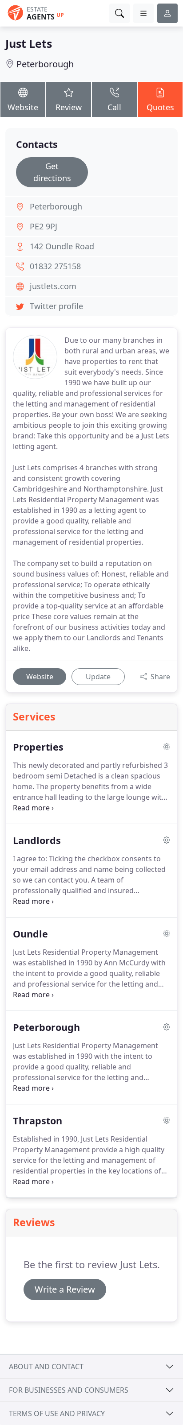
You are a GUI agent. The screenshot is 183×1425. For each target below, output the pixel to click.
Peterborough (45, 64)
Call (114, 107)
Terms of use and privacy (57, 1413)
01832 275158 (55, 266)
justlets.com (53, 286)
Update (98, 677)
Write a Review (65, 1289)
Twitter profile (56, 306)
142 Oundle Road (62, 246)
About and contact (46, 1366)
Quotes (160, 107)
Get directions (52, 172)
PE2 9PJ (43, 226)
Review (69, 107)
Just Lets (28, 43)
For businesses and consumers (68, 1390)
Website (23, 107)
